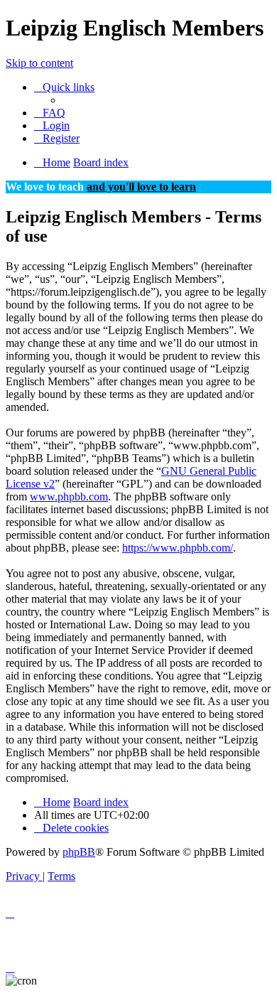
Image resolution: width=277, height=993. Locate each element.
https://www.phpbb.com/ (177, 548)
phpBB (79, 852)
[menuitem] (49, 113)
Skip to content (39, 63)
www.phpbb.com (69, 496)
